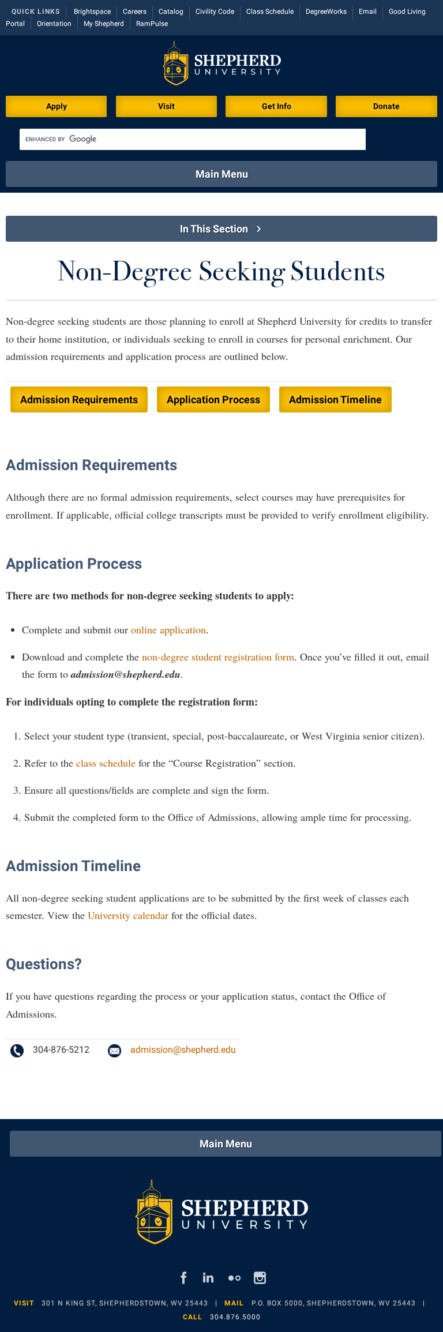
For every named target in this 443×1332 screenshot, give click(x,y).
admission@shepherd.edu (183, 1049)
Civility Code (215, 11)
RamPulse (152, 24)
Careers (135, 11)
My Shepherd (104, 24)
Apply (56, 106)
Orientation (54, 24)
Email (368, 11)
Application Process (213, 399)
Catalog (171, 11)
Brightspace (92, 11)
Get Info (276, 106)
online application (168, 629)
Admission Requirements (79, 399)
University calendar (128, 915)
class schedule (106, 763)
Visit (166, 106)
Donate (386, 106)
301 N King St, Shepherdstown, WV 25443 (125, 1303)
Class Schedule (270, 11)
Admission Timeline (335, 399)
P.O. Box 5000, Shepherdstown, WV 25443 (333, 1303)
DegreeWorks (326, 11)
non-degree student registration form (218, 656)
